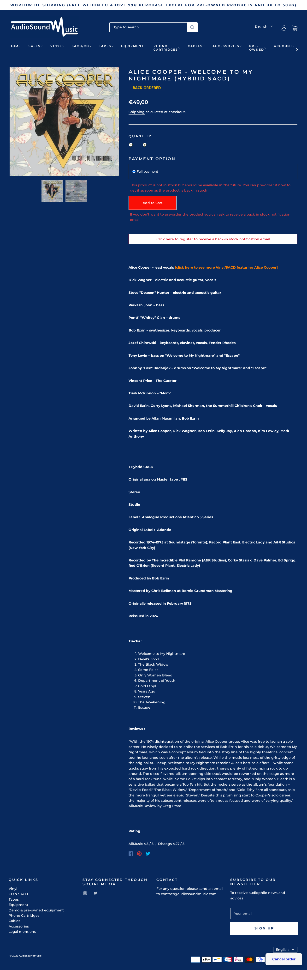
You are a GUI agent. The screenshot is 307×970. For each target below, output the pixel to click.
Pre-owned (256, 47)
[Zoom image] (64, 122)
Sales (35, 46)
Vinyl (56, 46)
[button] (20, 122)
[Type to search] (148, 27)
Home (15, 46)
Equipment (132, 46)
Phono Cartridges (166, 47)
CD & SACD (18, 894)
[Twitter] (148, 853)
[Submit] (192, 27)
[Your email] (264, 913)
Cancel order (283, 959)
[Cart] (294, 28)
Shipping (137, 112)
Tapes (105, 46)
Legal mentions (22, 931)
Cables (195, 46)
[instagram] (85, 893)
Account (283, 46)
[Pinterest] (139, 853)
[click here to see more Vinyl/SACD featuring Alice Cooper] (226, 267)
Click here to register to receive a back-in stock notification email (213, 239)
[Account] (284, 28)
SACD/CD (80, 46)
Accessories (226, 46)
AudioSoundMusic (30, 955)
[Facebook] (131, 853)
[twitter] (95, 893)
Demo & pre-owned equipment (36, 910)
